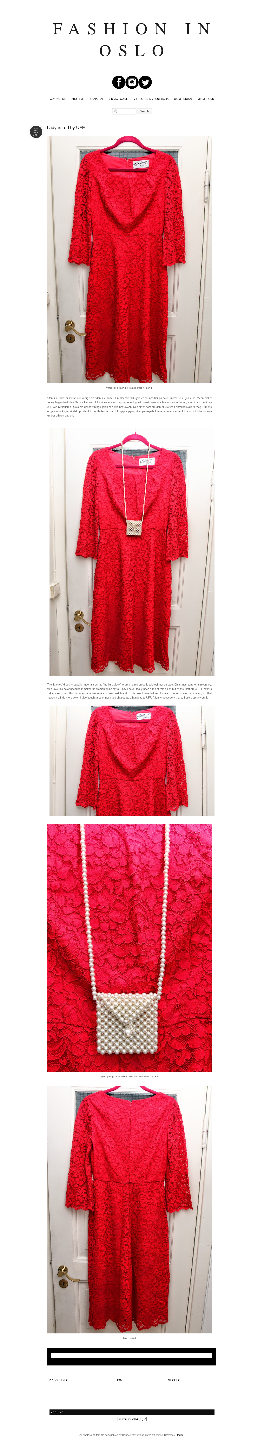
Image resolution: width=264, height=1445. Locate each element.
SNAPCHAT (96, 99)
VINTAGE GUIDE (118, 99)
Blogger (180, 1435)
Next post (176, 1380)
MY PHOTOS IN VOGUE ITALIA (151, 99)
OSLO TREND (206, 99)
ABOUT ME (78, 99)
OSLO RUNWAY (183, 99)
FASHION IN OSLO (135, 39)
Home (120, 1380)
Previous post (60, 1380)
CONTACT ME (58, 99)
